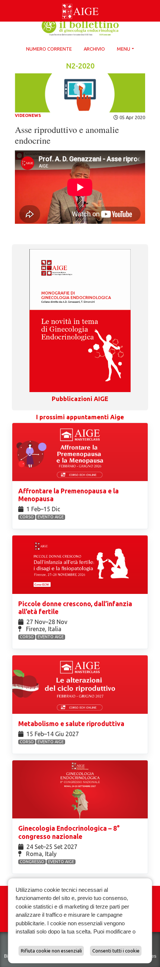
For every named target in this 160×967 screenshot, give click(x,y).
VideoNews (28, 115)
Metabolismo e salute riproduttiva (72, 723)
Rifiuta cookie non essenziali (51, 950)
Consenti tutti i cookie (116, 950)
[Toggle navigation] (4, 1)
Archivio (94, 48)
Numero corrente (49, 48)
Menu (123, 48)
